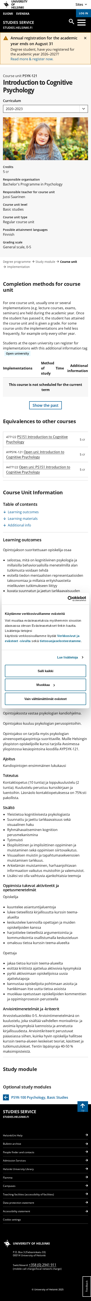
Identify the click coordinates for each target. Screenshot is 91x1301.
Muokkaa (43, 685)
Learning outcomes (23, 512)
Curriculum (12, 100)
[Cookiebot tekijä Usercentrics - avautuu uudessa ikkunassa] (67, 598)
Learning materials (23, 518)
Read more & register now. (32, 59)
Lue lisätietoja (67, 657)
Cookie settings (12, 1219)
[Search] (71, 21)
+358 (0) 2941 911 (42, 1264)
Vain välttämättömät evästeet (45, 698)
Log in (83, 13)
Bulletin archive (12, 1144)
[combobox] (45, 109)
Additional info (19, 525)
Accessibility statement (16, 1211)
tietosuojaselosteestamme (60, 641)
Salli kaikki (45, 671)
